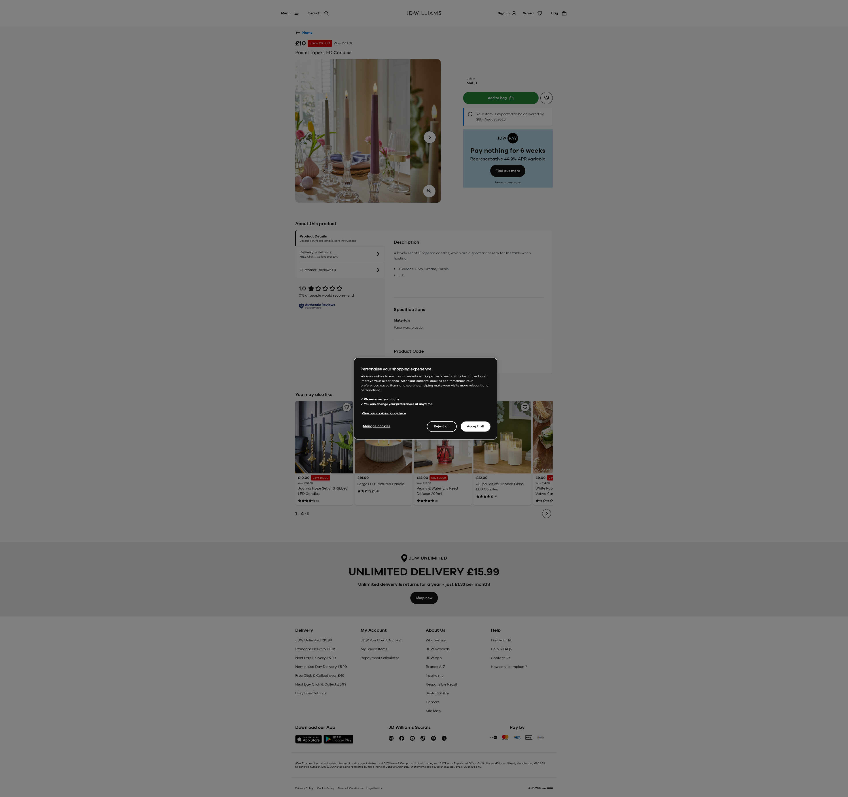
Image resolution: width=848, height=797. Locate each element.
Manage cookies (376, 426)
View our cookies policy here (384, 413)
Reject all (442, 426)
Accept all (475, 426)
